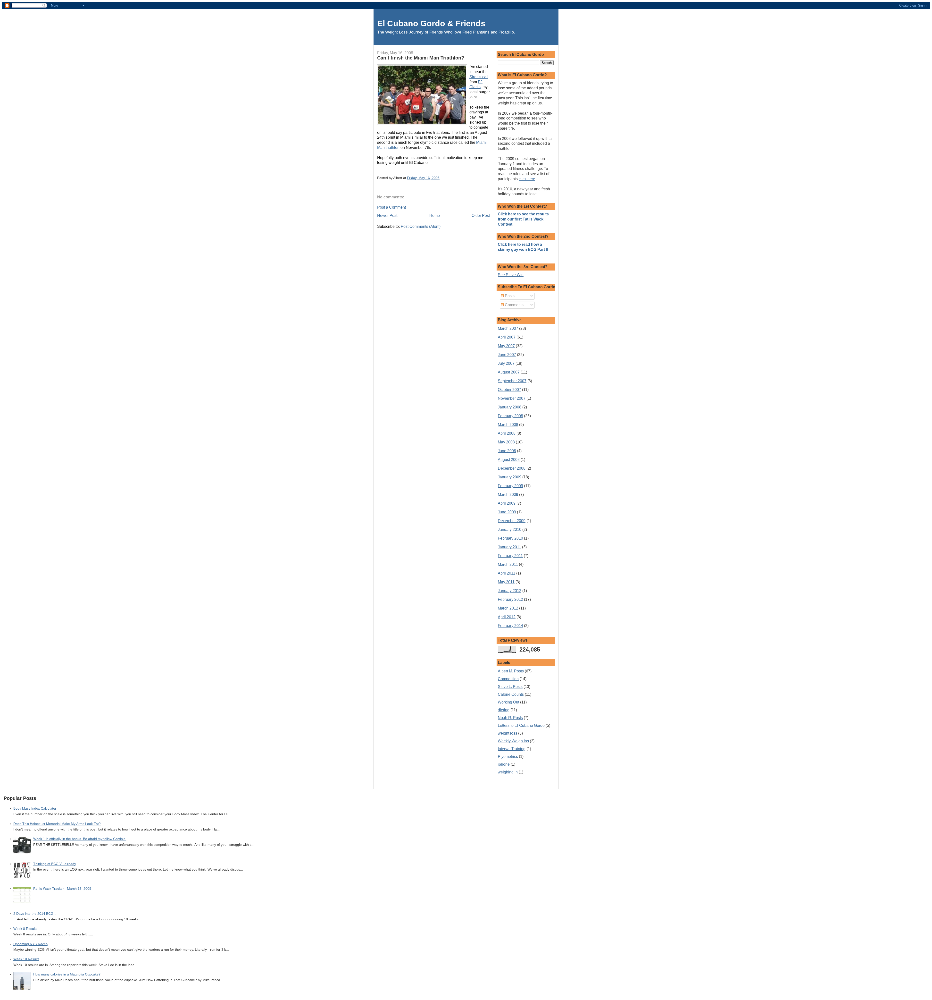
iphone (504, 764)
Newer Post (387, 215)
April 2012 (507, 617)
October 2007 (509, 390)
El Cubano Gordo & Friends (431, 23)
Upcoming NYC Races (30, 944)
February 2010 (510, 538)
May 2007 (506, 346)
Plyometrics (508, 756)
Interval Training (511, 749)
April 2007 (507, 337)
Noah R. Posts (510, 718)
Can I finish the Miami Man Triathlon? (420, 57)
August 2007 (509, 372)
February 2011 (510, 556)
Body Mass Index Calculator (34, 808)
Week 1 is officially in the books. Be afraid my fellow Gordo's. (79, 839)
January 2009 (509, 477)
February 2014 (510, 626)
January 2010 (509, 529)
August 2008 (509, 460)
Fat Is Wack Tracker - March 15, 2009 (62, 888)
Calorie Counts (511, 694)
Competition (508, 679)
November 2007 (511, 398)
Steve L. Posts (510, 687)
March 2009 (508, 494)
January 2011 (509, 547)
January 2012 (509, 591)
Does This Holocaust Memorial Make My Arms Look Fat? (57, 824)
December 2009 (511, 521)
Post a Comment (391, 207)
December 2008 (511, 468)
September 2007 (512, 381)
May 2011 (506, 582)
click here (527, 179)
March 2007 (508, 328)
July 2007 (506, 363)
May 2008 (506, 442)
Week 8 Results (25, 929)
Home (434, 215)
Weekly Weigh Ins (513, 741)
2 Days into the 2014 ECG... (34, 913)
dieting (503, 710)
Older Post (481, 215)
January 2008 (509, 407)
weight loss (507, 733)
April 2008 (507, 433)
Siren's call (478, 77)
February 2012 (510, 599)
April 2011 (506, 573)
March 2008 (508, 425)
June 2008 (507, 451)
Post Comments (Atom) (421, 226)
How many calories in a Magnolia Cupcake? (66, 974)
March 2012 (508, 608)
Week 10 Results (26, 959)
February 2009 (510, 486)
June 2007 (507, 355)
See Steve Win (511, 275)
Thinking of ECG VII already (54, 864)
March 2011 (508, 564)
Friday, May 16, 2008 (423, 178)
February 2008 (510, 416)
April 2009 (507, 503)
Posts (509, 296)
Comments (514, 305)
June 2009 (507, 512)
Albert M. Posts (511, 671)
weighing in (508, 772)
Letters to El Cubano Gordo (521, 725)
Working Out (508, 702)
